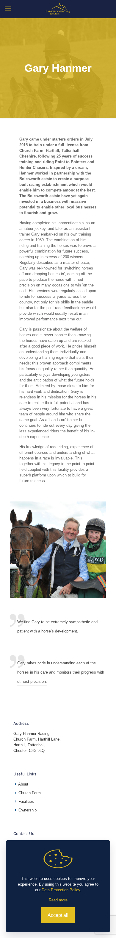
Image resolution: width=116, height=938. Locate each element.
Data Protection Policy (61, 890)
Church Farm (29, 793)
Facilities (26, 801)
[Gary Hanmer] (58, 9)
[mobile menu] (8, 9)
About (23, 784)
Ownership (27, 810)
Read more (58, 900)
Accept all (58, 915)
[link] (58, 549)
